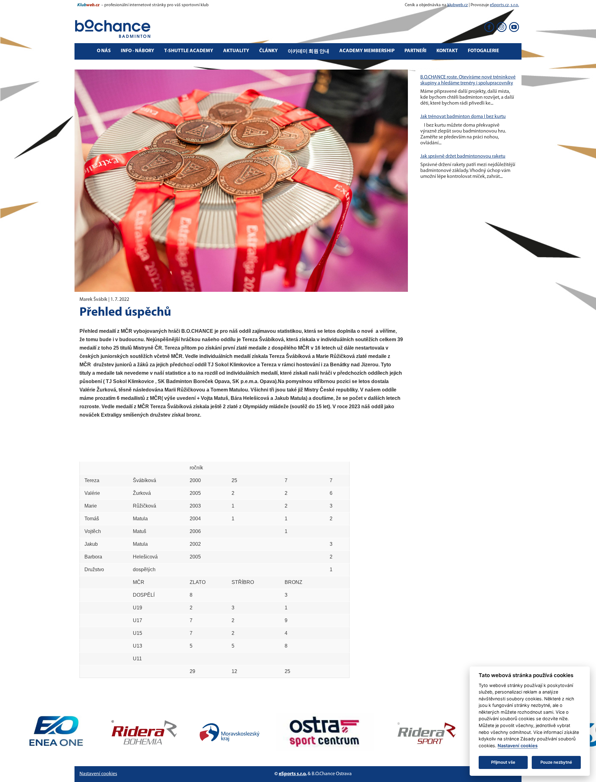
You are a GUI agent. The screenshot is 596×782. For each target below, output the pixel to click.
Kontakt (447, 50)
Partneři (415, 50)
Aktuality (236, 50)
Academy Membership (367, 50)
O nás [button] (104, 50)
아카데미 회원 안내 (308, 51)
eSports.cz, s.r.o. (504, 5)
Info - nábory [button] (137, 50)
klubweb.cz (457, 5)
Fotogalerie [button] (483, 50)
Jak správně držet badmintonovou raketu (462, 156)
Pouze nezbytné (556, 762)
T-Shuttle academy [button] (188, 50)
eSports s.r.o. (293, 773)
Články (268, 50)
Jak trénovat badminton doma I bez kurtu (463, 116)
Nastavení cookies (98, 773)
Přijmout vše (503, 762)
